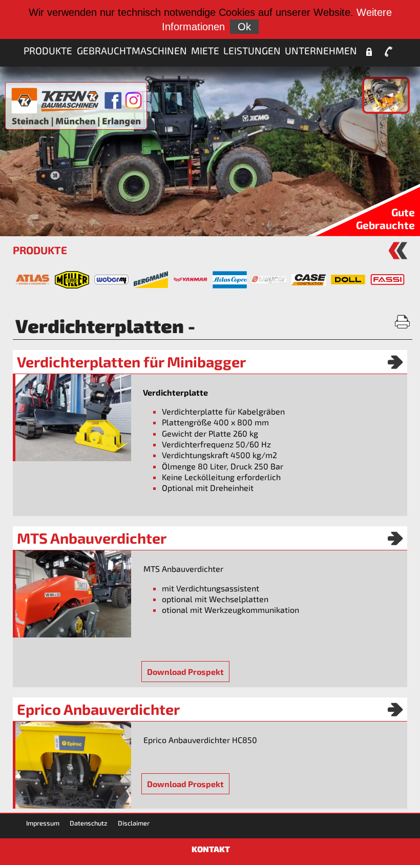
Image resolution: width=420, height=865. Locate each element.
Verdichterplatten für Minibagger (131, 361)
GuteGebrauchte (385, 218)
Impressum (42, 823)
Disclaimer (134, 823)
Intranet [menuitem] (368, 52)
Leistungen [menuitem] (252, 50)
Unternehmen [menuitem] (321, 50)
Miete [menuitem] (205, 50)
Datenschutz (89, 823)
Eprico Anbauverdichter (98, 709)
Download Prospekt (185, 671)
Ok (244, 26)
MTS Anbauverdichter (91, 538)
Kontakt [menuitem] (388, 52)
